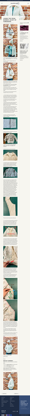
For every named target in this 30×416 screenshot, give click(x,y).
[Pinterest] (14, 411)
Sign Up (2, 406)
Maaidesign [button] (3, 397)
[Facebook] (13, 411)
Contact (2, 403)
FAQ (10, 402)
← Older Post (4, 393)
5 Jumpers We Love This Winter (24, 33)
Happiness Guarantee (4, 402)
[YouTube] (17, 411)
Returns (11, 399)
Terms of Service (12, 406)
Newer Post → (16, 393)
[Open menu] (2, 3)
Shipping (11, 398)
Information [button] (12, 397)
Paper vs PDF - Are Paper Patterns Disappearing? (24, 51)
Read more (21, 40)
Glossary (11, 403)
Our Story (2, 398)
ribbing (10, 366)
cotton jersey (8, 365)
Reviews (2, 399)
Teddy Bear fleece (9, 364)
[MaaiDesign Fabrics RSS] (28, 22)
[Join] (28, 408)
